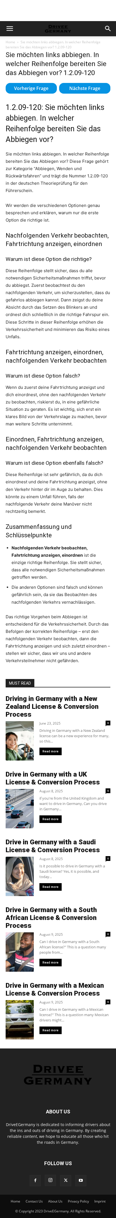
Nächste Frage (84, 88)
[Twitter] (65, 1180)
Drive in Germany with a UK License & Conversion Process (53, 778)
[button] (10, 28)
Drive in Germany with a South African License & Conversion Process (51, 918)
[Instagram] (50, 1180)
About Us (55, 1201)
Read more (51, 751)
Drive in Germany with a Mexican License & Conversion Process (55, 989)
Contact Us (34, 1201)
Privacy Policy (78, 1201)
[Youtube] (80, 1180)
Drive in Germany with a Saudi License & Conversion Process (53, 846)
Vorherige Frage (31, 88)
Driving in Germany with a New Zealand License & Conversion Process (52, 706)
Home (10, 42)
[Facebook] (35, 1180)
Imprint (100, 1201)
